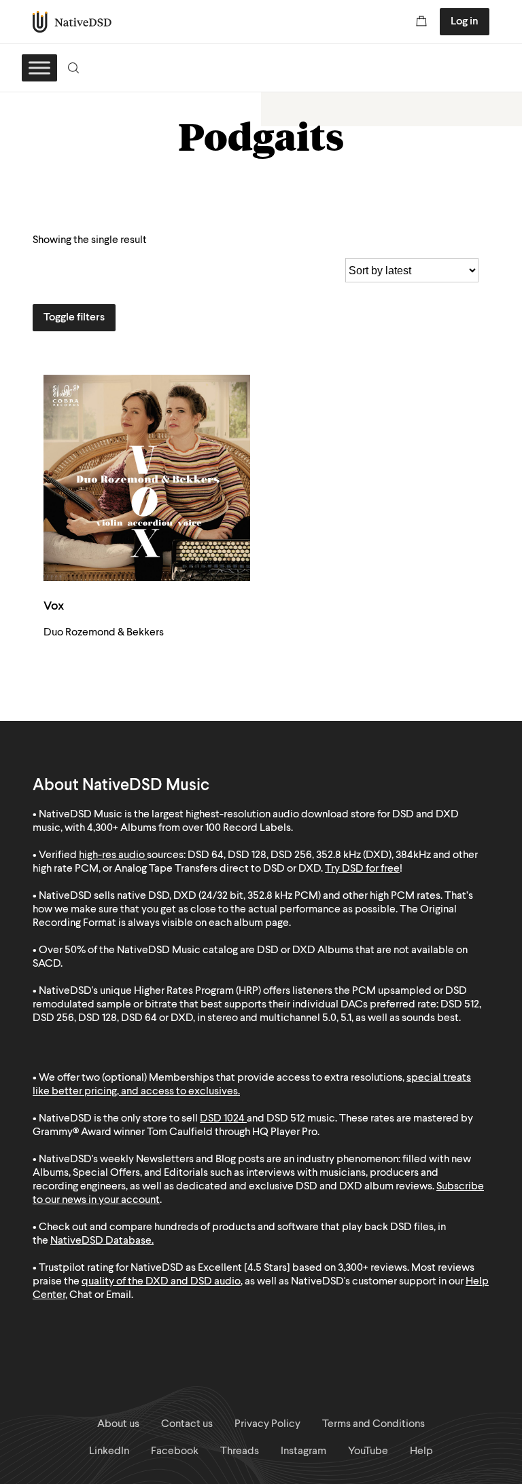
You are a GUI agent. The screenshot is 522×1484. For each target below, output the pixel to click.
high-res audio (112, 855)
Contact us (187, 1424)
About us (118, 1424)
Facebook (174, 1451)
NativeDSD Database (101, 1241)
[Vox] (147, 478)
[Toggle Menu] (39, 67)
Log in (464, 21)
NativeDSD (72, 22)
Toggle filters (74, 317)
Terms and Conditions (373, 1424)
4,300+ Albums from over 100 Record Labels (189, 828)
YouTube (368, 1451)
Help (421, 1451)
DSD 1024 (222, 1118)
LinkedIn (109, 1451)
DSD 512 (285, 1118)
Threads (239, 1451)
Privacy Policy (267, 1424)
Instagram (303, 1451)
